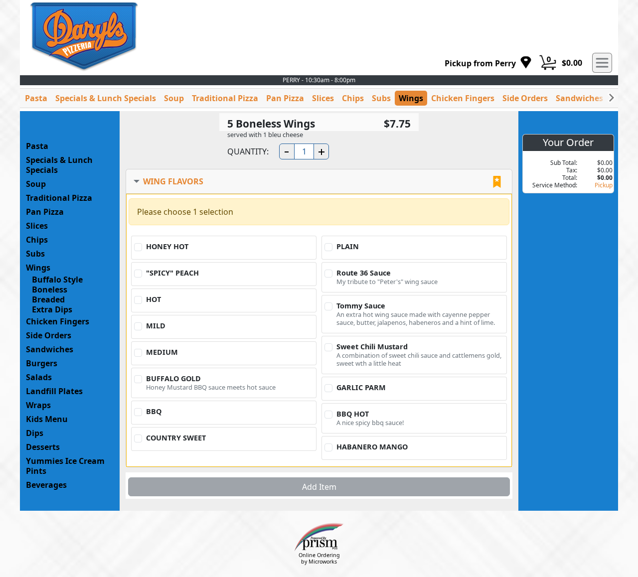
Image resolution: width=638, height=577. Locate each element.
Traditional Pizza (225, 98)
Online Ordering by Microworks (319, 558)
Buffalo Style (57, 280)
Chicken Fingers (462, 98)
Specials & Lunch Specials (105, 98)
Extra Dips (52, 309)
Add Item (319, 486)
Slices (323, 98)
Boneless (49, 289)
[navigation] (488, 63)
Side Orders (525, 98)
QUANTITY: (248, 151)
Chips (353, 98)
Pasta (36, 98)
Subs (381, 98)
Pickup (604, 185)
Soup (174, 98)
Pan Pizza (285, 98)
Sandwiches (579, 98)
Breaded (48, 299)
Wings (411, 98)
